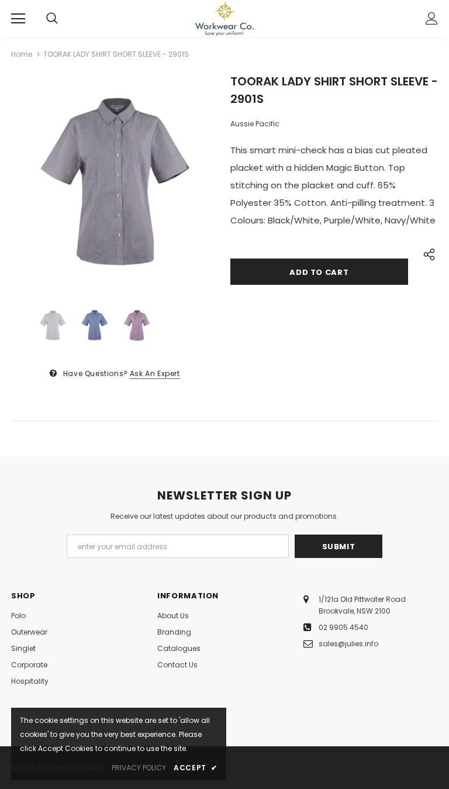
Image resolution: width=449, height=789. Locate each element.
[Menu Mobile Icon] (18, 19)
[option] (115, 180)
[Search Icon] (52, 19)
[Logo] (224, 18)
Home (21, 54)
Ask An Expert (155, 373)
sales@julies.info (348, 644)
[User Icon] (432, 18)
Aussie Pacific (254, 124)
